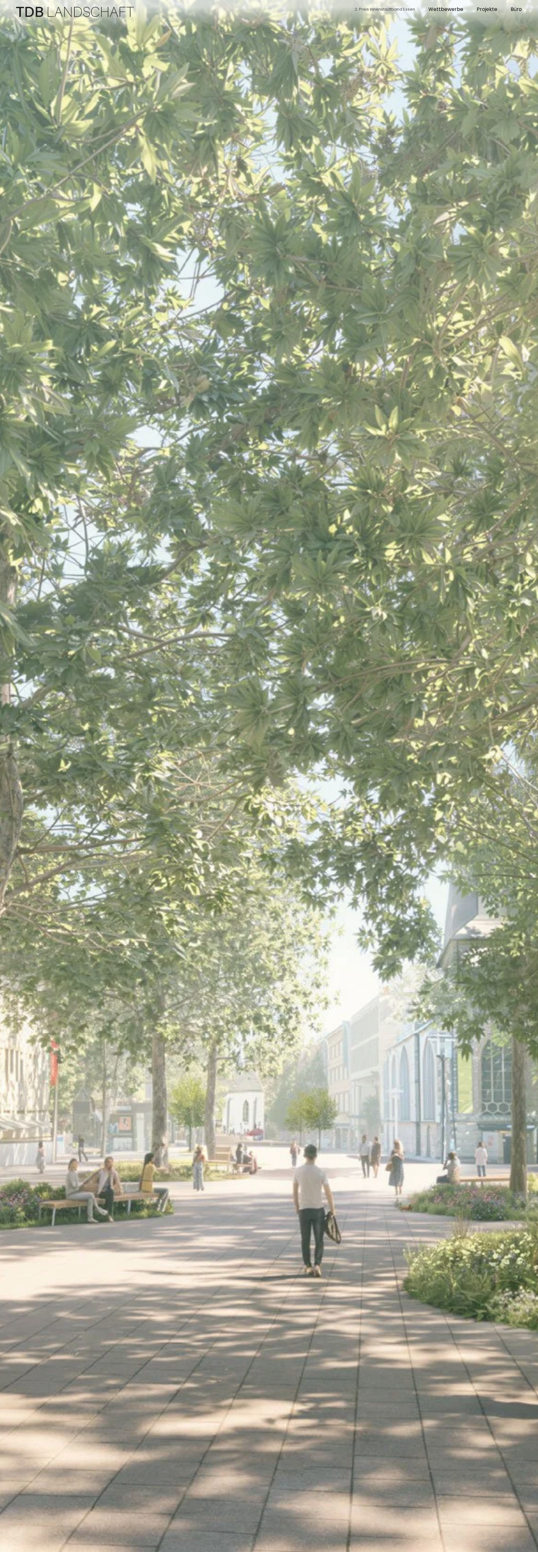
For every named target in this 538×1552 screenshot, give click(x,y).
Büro (516, 9)
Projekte (487, 9)
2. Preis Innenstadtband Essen (385, 9)
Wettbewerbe (445, 9)
